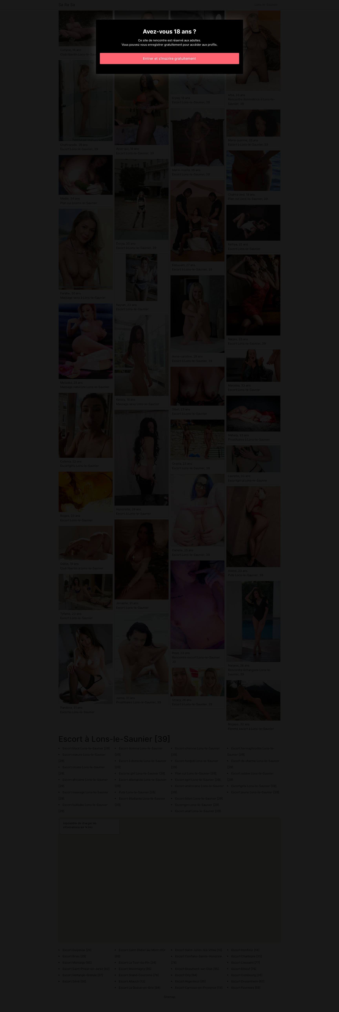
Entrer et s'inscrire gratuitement (169, 58)
